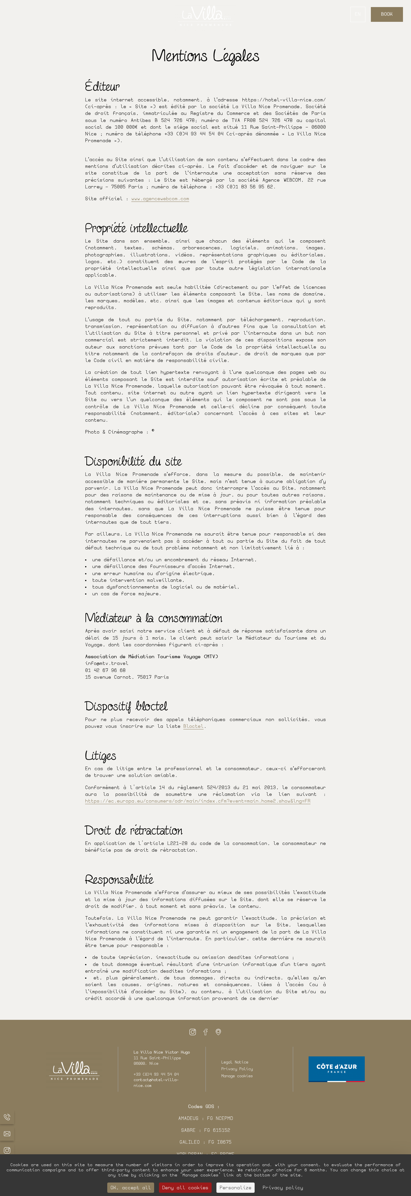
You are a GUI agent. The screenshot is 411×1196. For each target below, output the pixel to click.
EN (358, 14)
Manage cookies (237, 1076)
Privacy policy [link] (283, 1187)
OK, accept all (130, 1187)
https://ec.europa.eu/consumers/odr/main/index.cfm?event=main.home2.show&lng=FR (197, 801)
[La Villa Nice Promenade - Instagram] (7, 1150)
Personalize (235, 1187)
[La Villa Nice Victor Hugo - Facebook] (205, 1032)
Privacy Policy (237, 1069)
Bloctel (193, 726)
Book (387, 14)
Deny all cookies (185, 1187)
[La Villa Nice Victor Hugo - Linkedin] (218, 1032)
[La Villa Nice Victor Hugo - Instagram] (192, 1032)
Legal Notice (234, 1062)
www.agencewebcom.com (160, 199)
